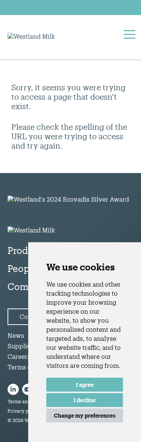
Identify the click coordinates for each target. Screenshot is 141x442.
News (16, 335)
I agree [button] (85, 384)
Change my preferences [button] (84, 415)
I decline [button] (85, 400)
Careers (19, 356)
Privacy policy (23, 410)
